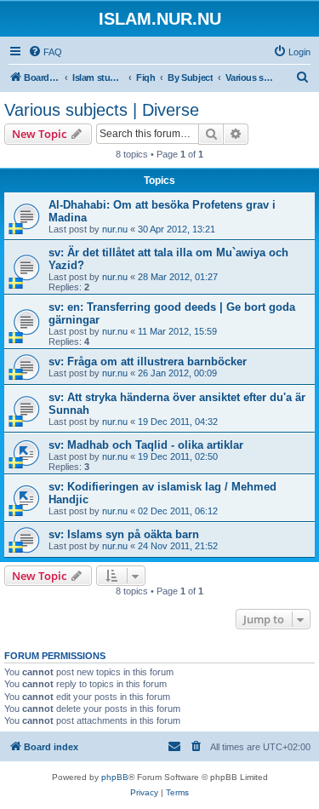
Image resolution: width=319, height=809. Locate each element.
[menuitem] (45, 52)
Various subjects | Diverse (101, 109)
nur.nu (115, 229)
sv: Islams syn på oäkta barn (123, 534)
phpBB (114, 777)
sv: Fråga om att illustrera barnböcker (147, 361)
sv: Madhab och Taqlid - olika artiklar (145, 445)
